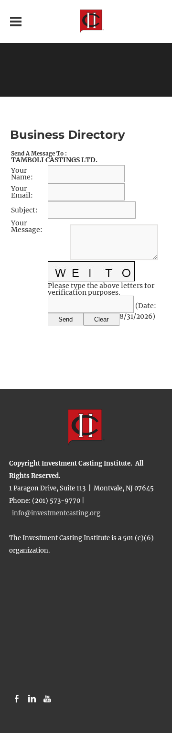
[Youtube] (47, 699)
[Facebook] (17, 699)
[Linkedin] (32, 699)
